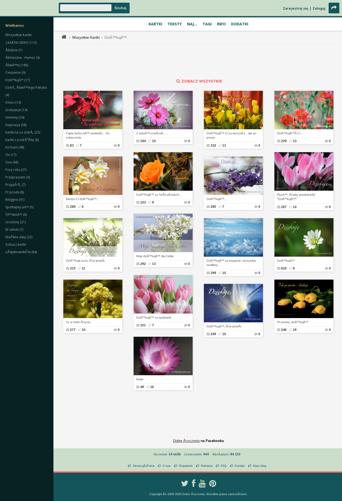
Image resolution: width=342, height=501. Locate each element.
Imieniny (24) (14, 117)
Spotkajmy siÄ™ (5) (19, 207)
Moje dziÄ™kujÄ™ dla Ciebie (155, 256)
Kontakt (240, 465)
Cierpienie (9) (15, 72)
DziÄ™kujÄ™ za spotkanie (153, 317)
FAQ (224, 465)
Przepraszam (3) (17, 177)
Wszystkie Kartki (86, 37)
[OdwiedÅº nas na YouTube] (202, 483)
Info (221, 23)
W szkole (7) (14, 229)
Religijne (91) (14, 199)
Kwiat (139, 379)
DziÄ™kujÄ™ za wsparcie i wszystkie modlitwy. (231, 263)
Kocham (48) (14, 147)
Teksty (175, 23)
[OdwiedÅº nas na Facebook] (194, 483)
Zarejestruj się (295, 8)
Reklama (206, 465)
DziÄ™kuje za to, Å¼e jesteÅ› (85, 260)
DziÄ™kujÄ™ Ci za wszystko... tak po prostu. (231, 135)
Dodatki (239, 23)
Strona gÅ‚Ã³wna (143, 465)
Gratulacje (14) (16, 110)
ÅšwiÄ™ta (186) (16, 65)
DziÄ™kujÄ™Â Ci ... (290, 133)
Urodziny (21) (15, 222)
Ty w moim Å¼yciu (78, 322)
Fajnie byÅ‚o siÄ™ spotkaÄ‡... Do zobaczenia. (88, 135)
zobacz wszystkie (201, 81)
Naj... (192, 23)
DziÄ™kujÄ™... (217, 199)
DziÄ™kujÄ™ (115, 37)
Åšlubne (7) (13, 50)
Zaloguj (319, 8)
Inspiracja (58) (15, 125)
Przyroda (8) (14, 192)
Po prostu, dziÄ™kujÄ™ (292, 322)
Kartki (155, 23)
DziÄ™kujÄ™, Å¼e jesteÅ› (224, 326)
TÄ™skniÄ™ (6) (16, 214)
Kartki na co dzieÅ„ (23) (22, 132)
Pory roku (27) (15, 169)
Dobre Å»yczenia (186, 441)
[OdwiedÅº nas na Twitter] (185, 483)
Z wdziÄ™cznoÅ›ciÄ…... (152, 133)
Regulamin (186, 465)
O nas (167, 465)
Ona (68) (11, 162)
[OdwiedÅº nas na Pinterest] (212, 483)
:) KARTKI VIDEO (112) (21, 42)
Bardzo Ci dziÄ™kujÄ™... (82, 199)
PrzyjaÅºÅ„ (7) (15, 184)
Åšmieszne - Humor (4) (22, 57)
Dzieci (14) (13, 102)
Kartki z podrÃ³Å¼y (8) (22, 140)
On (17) (10, 154)
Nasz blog (259, 465)
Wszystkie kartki (18, 34)
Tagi (207, 23)
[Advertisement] (198, 61)
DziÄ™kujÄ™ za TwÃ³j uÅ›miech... (158, 194)
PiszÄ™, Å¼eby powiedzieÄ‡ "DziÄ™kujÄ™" (296, 197)
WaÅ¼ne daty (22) (18, 237)
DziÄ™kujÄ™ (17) (17, 80)
